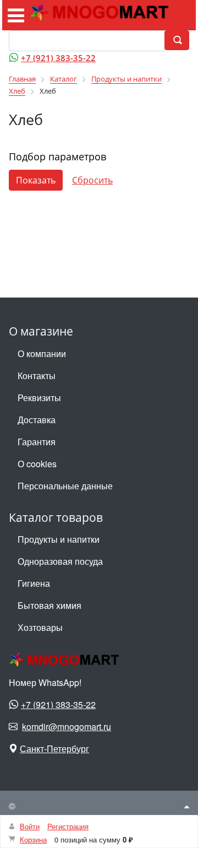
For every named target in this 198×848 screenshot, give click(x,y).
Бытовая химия (49, 605)
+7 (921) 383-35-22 (58, 57)
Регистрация (68, 826)
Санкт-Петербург (54, 748)
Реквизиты (39, 397)
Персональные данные (65, 485)
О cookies (37, 463)
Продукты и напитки (59, 539)
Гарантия (37, 441)
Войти (30, 826)
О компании (42, 353)
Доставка (37, 419)
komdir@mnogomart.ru (66, 726)
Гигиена (34, 583)
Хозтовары (40, 627)
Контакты (37, 375)
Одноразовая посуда (60, 561)
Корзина (33, 839)
